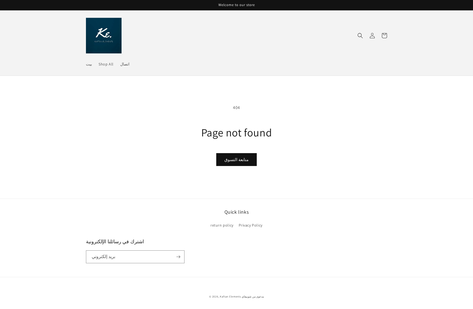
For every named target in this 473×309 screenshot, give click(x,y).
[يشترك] (178, 256)
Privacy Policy (251, 225)
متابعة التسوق (236, 159)
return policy (221, 225)
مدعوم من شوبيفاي (253, 296)
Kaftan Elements (230, 296)
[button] (360, 36)
